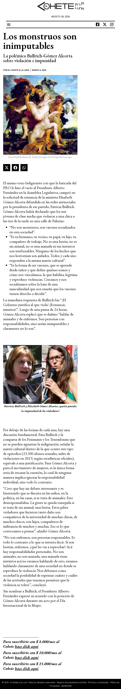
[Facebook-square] (98, 24)
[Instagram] (112, 24)
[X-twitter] (105, 24)
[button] (8, 24)
